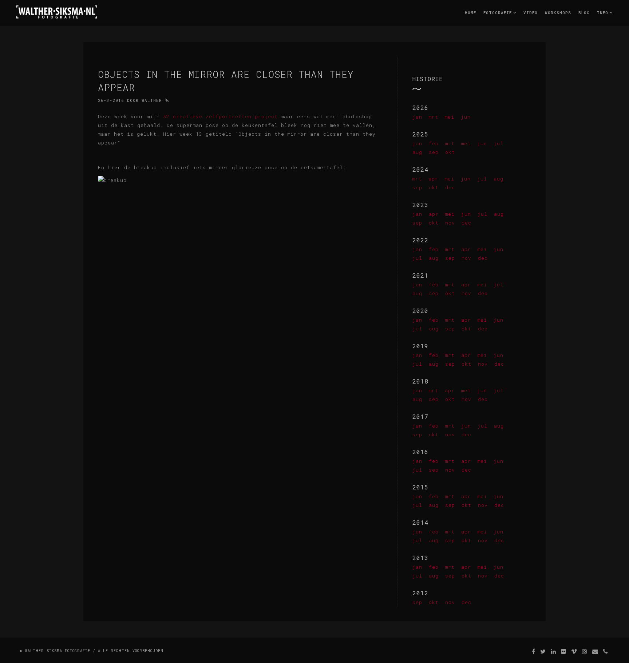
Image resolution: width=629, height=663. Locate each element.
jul (498, 143)
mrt (433, 117)
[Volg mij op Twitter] (543, 651)
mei (449, 117)
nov (450, 222)
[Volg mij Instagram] (585, 651)
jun (466, 117)
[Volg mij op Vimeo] (574, 651)
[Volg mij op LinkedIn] (553, 651)
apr (433, 178)
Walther (152, 100)
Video (530, 12)
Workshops (558, 12)
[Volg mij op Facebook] (533, 651)
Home (470, 12)
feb (434, 143)
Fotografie (499, 12)
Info (604, 12)
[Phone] (605, 651)
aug (417, 152)
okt (450, 152)
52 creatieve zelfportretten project (220, 116)
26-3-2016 (111, 100)
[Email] (595, 651)
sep (434, 152)
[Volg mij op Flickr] (563, 651)
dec (450, 187)
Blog (584, 12)
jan (417, 117)
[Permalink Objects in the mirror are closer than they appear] (167, 100)
